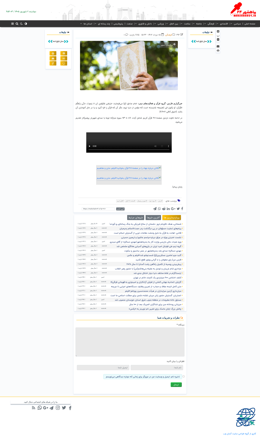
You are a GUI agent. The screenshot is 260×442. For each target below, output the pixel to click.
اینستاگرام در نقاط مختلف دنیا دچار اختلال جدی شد (157, 273)
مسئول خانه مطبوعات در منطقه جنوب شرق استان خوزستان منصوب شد (148, 300)
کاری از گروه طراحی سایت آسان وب (239, 434)
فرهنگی (211, 24)
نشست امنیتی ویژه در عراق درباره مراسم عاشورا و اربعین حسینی (151, 237)
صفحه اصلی (249, 24)
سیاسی (237, 24)
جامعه (199, 24)
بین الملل (174, 24)
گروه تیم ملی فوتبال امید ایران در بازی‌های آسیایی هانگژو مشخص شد (149, 246)
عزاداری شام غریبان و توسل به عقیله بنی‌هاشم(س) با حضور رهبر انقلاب (148, 269)
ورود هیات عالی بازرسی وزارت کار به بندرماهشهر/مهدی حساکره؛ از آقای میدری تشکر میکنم (139, 242)
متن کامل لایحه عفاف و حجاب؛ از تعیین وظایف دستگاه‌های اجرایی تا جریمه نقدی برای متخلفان (137, 286)
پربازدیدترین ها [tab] (172, 217)
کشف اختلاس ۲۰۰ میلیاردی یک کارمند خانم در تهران (157, 277)
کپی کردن (120, 208)
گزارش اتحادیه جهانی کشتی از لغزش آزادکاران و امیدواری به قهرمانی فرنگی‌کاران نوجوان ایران (138, 282)
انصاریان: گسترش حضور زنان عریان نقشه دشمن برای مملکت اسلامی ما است (145, 295)
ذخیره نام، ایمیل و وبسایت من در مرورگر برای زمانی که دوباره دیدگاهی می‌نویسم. (142, 377)
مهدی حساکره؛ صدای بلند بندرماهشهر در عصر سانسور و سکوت (152, 251)
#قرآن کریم (120, 201)
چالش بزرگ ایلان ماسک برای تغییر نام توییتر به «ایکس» (155, 309)
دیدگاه (180, 324)
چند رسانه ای (104, 24)
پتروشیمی (118, 24)
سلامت (187, 24)
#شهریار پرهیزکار (142, 201)
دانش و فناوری (145, 24)
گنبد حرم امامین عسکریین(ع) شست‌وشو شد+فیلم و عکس (154, 255)
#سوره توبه (152, 201)
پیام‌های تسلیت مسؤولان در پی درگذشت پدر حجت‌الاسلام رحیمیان (150, 228)
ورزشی (161, 24)
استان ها (88, 24)
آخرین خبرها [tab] (153, 217)
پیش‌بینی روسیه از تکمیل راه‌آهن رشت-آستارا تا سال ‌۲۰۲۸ (154, 264)
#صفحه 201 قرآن (130, 201)
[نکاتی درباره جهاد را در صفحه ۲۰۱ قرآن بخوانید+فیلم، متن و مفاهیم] (129, 168)
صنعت (130, 24)
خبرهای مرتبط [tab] (136, 217)
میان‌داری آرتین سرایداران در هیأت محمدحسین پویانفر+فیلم (153, 291)
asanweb (104, 228)
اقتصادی (224, 24)
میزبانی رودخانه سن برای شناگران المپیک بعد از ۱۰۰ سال (155, 304)
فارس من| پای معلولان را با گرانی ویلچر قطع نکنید (158, 260)
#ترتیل (160, 201)
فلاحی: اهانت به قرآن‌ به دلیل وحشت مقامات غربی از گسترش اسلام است (147, 233)
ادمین (103, 223)
